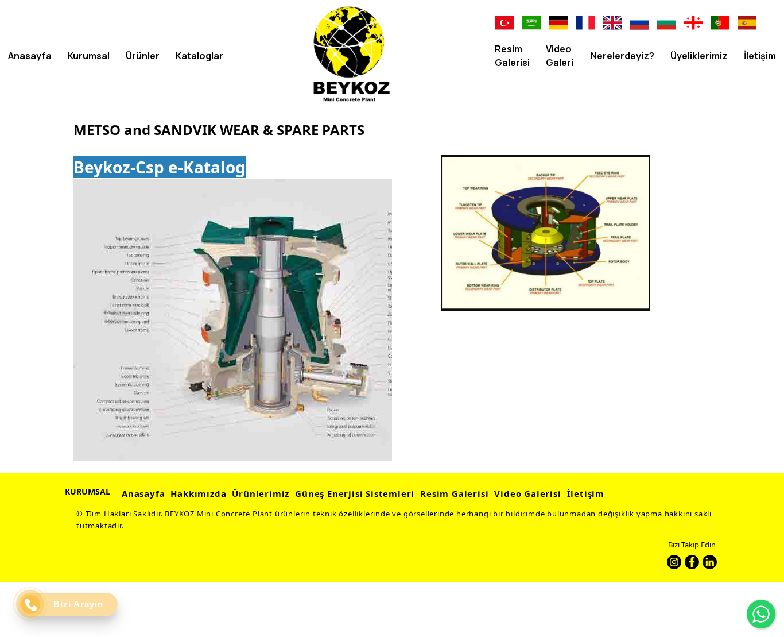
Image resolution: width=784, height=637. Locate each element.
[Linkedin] (710, 562)
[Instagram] (674, 562)
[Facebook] (692, 562)
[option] (545, 233)
